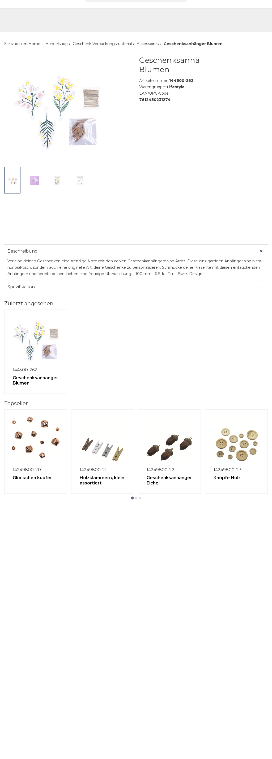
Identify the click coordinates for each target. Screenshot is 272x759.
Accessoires (148, 43)
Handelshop (56, 43)
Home (34, 43)
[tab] (132, 497)
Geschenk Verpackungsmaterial (102, 43)
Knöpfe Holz (227, 477)
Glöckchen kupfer (32, 477)
